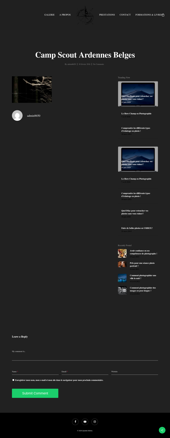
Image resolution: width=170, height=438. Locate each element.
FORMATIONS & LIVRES (148, 14)
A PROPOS (65, 14)
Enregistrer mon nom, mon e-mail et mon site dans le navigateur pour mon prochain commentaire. (59, 380)
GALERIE (49, 14)
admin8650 (71, 64)
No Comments (98, 64)
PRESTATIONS (107, 14)
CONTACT (125, 14)
